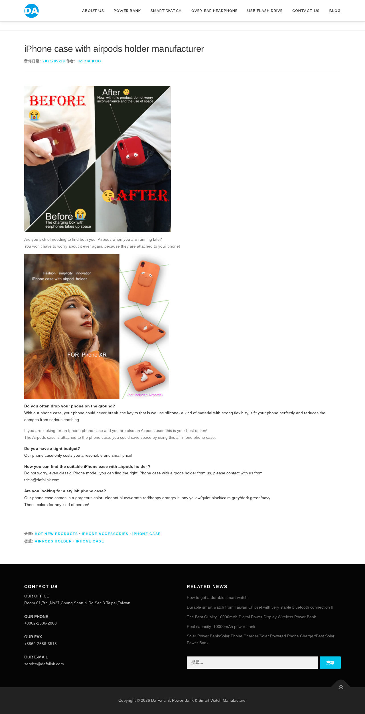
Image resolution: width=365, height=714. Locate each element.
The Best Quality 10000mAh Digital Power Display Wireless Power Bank (251, 617)
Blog (335, 11)
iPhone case (146, 534)
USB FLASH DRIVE (265, 11)
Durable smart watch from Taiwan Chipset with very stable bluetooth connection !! (260, 607)
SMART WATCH (166, 11)
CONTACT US (306, 11)
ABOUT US (93, 11)
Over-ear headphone (214, 11)
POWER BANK (127, 11)
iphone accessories (105, 534)
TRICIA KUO (89, 61)
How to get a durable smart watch (217, 597)
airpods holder (53, 541)
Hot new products (56, 534)
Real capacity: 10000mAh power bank (221, 626)
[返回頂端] (341, 687)
